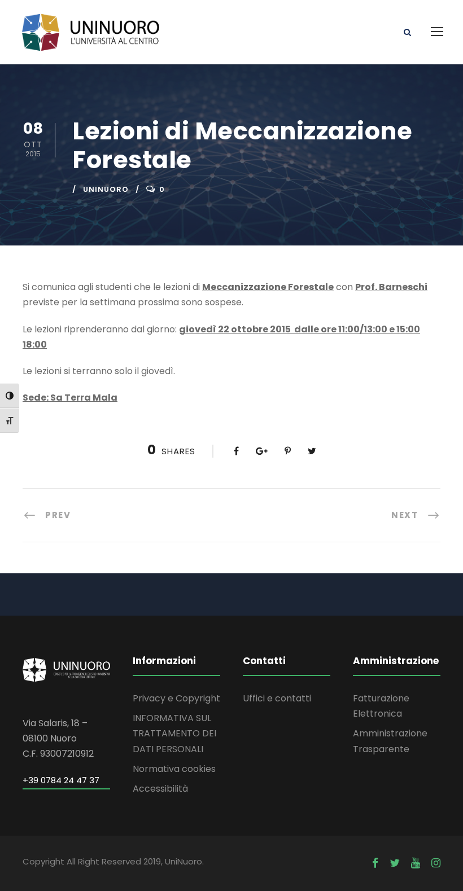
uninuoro (106, 189)
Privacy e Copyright (176, 698)
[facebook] (375, 863)
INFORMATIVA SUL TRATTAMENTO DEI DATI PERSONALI (174, 733)
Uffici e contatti (277, 698)
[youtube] (415, 863)
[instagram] (435, 863)
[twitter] (395, 863)
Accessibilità (160, 788)
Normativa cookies (174, 768)
